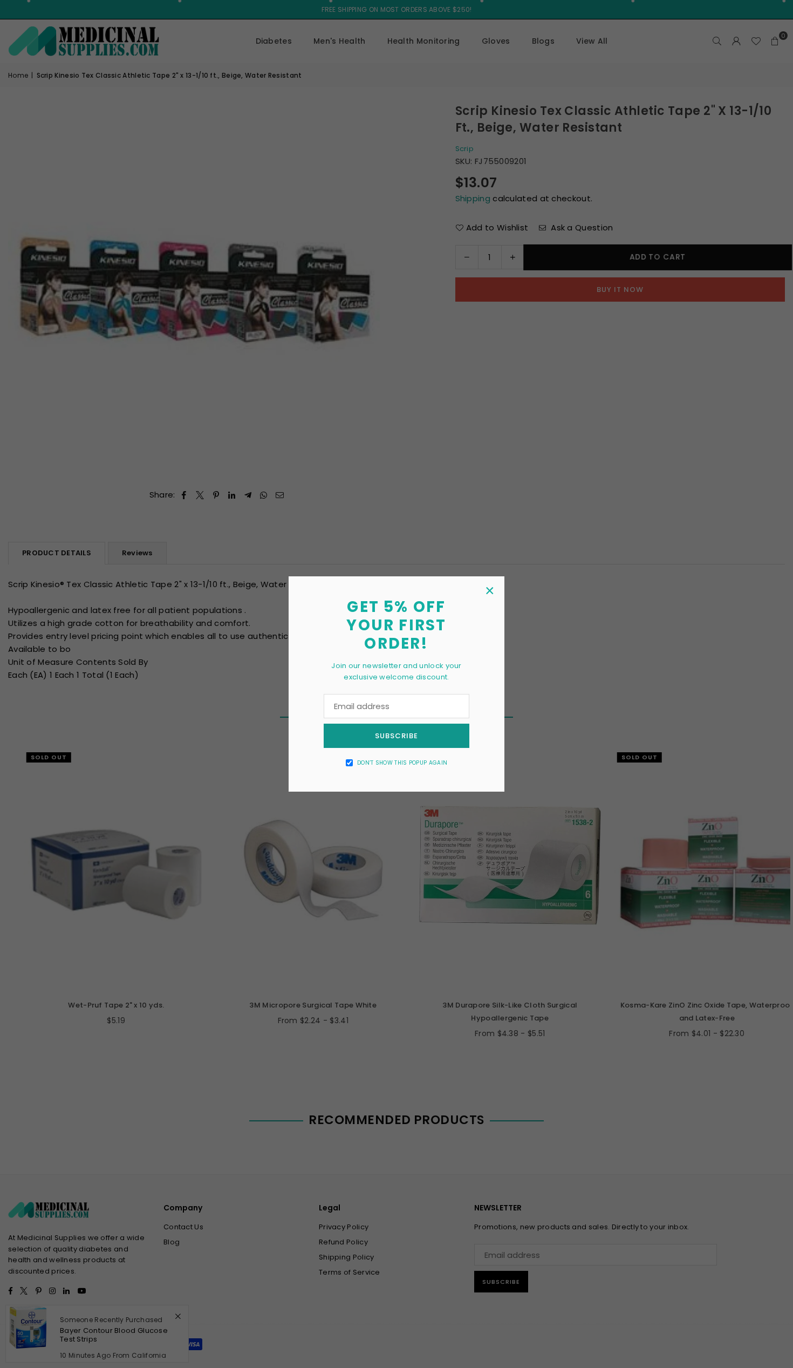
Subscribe (396, 736)
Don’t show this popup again (402, 763)
